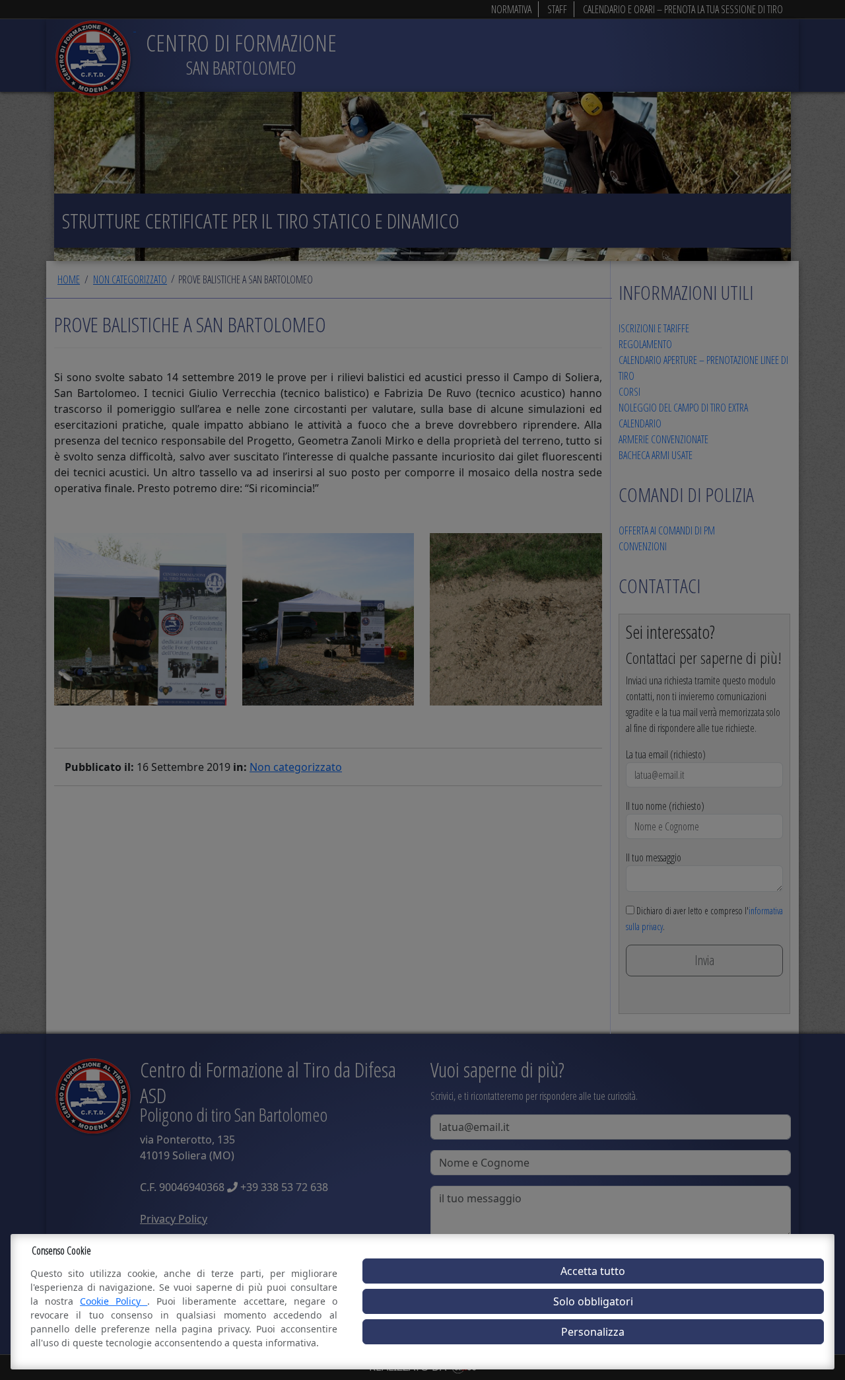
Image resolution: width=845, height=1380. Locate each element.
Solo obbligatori (593, 1301)
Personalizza (593, 1332)
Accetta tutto (592, 1271)
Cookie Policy (113, 1301)
